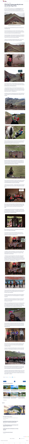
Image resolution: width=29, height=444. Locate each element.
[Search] (26, 1)
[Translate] (27, 1)
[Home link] (14, 381)
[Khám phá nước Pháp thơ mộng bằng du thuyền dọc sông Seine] (7, 387)
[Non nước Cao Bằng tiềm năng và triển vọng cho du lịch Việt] (22, 394)
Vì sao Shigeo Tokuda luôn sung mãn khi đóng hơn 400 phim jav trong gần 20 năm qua (10, 425)
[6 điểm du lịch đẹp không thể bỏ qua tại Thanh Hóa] (14, 394)
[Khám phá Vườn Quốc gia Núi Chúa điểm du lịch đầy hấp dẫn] (7, 394)
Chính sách (13, 438)
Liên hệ (10, 438)
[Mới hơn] (4, 381)
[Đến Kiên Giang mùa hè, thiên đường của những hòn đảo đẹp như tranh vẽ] (14, 387)
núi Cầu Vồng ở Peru (19, 8)
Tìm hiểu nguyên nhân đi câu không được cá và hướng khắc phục (10, 429)
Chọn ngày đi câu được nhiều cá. (7, 416)
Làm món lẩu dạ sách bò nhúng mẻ (8, 432)
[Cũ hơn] (24, 381)
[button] (25, 1)
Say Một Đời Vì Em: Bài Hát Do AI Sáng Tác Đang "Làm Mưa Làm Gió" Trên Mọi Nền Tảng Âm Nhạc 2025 (10, 422)
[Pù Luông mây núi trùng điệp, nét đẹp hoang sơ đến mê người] (22, 387)
